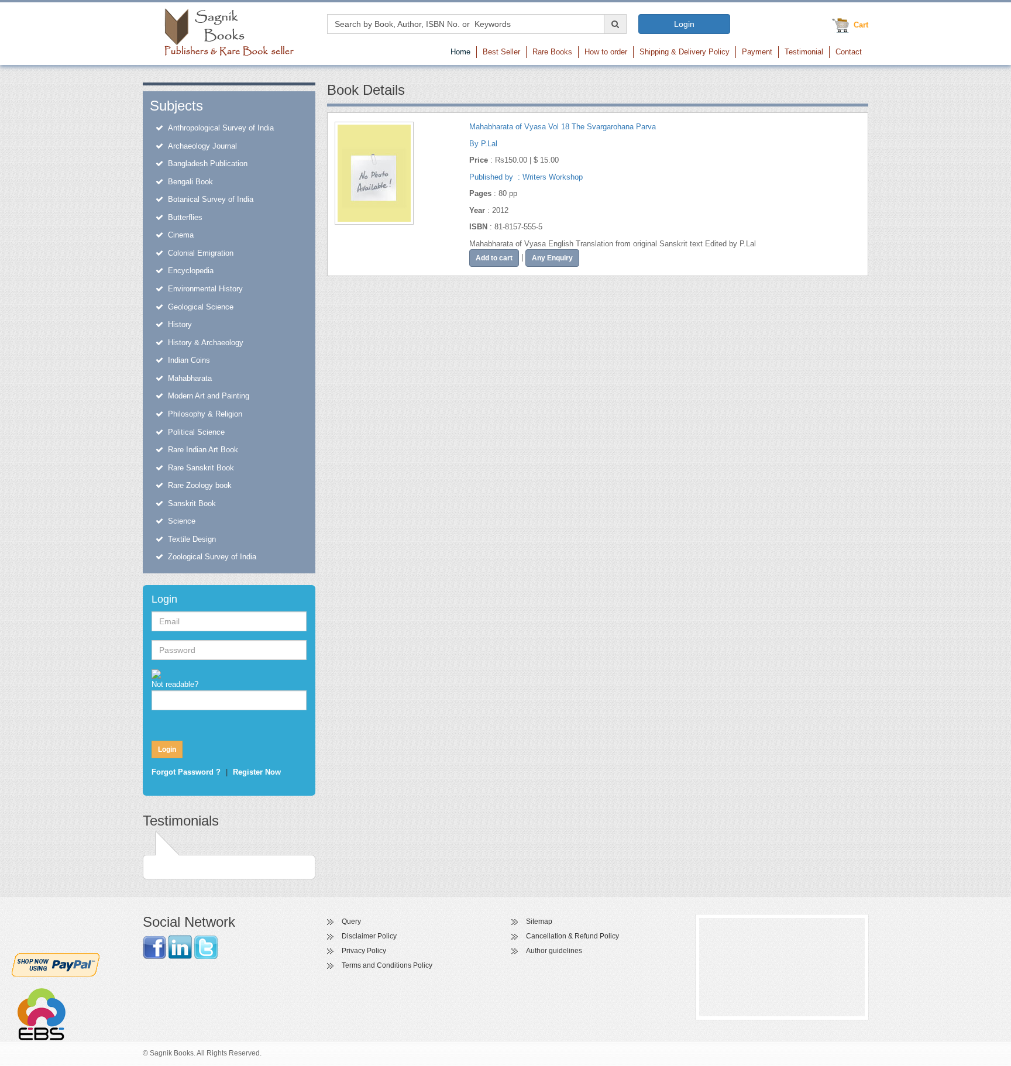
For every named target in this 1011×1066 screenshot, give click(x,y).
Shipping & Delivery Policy (684, 51)
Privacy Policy (364, 951)
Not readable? (175, 684)
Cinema (181, 235)
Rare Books (552, 51)
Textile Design (192, 539)
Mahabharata (190, 378)
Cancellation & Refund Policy (572, 936)
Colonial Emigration (200, 253)
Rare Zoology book (200, 485)
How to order (605, 51)
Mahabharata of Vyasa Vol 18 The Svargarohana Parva (562, 126)
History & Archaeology (205, 342)
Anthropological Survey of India (221, 127)
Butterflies (185, 217)
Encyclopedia (191, 270)
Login (684, 24)
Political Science (196, 432)
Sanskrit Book (192, 503)
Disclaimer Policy (369, 936)
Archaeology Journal (202, 146)
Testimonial (804, 51)
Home (460, 51)
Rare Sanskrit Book (201, 467)
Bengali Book (190, 181)
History (180, 324)
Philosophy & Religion (205, 414)
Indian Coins (189, 360)
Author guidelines (554, 951)
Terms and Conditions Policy (387, 965)
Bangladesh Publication (207, 163)
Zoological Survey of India (212, 556)
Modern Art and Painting (208, 395)
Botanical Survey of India (210, 199)
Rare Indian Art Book (203, 449)
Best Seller (501, 51)
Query (351, 921)
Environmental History (205, 288)
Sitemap (539, 921)
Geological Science (200, 306)
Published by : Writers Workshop (526, 177)
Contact (848, 51)
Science (181, 521)
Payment (757, 51)
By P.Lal (483, 143)
